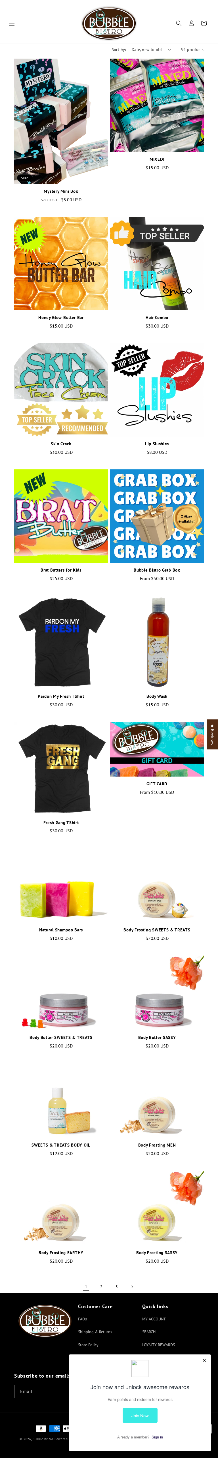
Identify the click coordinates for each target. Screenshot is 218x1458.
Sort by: (119, 49)
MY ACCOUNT (154, 1319)
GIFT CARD (156, 783)
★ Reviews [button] (212, 734)
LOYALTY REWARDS (158, 1344)
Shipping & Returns (95, 1331)
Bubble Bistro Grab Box (157, 570)
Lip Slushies (157, 443)
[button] (12, 23)
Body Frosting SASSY (157, 1252)
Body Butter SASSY (157, 1037)
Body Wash (156, 696)
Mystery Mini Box (61, 191)
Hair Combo (157, 317)
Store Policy (88, 1344)
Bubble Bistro (43, 1439)
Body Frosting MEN (157, 1145)
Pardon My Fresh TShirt (61, 696)
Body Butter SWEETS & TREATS (61, 1037)
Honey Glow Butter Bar (61, 317)
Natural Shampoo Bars (61, 930)
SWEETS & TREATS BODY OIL (61, 1145)
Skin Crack (61, 443)
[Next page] (132, 1286)
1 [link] (86, 1286)
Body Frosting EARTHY (61, 1252)
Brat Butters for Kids (61, 570)
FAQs (82, 1319)
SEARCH (149, 1331)
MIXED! (157, 159)
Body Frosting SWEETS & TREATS (156, 930)
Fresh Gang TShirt (61, 822)
